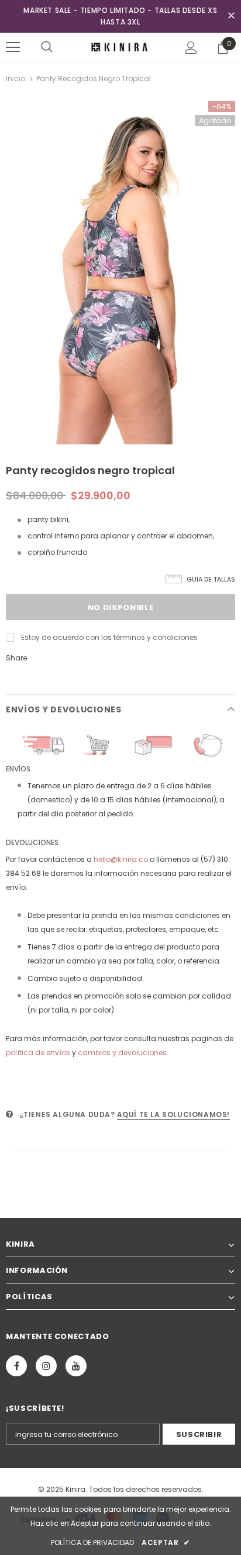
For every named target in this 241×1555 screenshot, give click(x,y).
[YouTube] (76, 1365)
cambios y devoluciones (122, 1052)
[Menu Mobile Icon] (13, 47)
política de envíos (38, 1052)
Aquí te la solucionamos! (173, 1114)
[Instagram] (46, 1365)
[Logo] (120, 47)
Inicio (15, 79)
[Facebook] (16, 1365)
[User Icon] (191, 47)
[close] (231, 16)
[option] (120, 272)
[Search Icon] (47, 47)
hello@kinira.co (121, 859)
